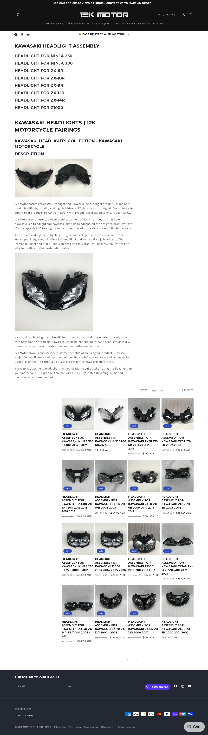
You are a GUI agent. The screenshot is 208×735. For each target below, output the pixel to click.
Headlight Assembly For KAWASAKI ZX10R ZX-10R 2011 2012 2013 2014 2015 (77, 504)
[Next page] (136, 659)
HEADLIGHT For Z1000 (39, 107)
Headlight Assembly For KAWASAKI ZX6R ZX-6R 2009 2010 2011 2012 (143, 504)
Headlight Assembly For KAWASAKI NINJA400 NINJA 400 (110, 440)
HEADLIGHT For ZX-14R (40, 100)
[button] (18, 14)
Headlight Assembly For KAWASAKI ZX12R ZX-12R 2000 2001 (143, 627)
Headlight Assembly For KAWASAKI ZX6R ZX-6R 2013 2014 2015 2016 (143, 441)
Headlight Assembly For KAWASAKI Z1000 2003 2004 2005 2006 (110, 565)
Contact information (126, 727)
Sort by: (143, 390)
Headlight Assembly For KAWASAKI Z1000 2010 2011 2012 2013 (141, 565)
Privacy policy (75, 727)
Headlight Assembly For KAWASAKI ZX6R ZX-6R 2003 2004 (176, 502)
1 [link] (118, 659)
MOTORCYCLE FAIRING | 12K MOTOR (36, 727)
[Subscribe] (69, 686)
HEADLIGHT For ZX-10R (40, 78)
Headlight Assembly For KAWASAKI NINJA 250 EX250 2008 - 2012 (77, 565)
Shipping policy (108, 727)
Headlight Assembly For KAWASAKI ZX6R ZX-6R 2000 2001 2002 (176, 627)
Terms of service (91, 727)
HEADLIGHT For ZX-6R (39, 70)
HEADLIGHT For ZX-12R (40, 93)
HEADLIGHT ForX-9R (39, 85)
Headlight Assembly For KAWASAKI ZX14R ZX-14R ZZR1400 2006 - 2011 (77, 629)
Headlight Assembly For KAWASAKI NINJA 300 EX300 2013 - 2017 (78, 440)
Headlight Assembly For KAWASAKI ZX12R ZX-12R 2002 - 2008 (110, 627)
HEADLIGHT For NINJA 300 (44, 63)
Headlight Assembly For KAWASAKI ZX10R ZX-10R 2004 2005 (110, 502)
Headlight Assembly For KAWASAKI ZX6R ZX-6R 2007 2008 (176, 440)
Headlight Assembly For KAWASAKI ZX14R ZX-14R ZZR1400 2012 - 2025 (177, 566)
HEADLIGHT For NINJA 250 (43, 56)
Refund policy (60, 727)
